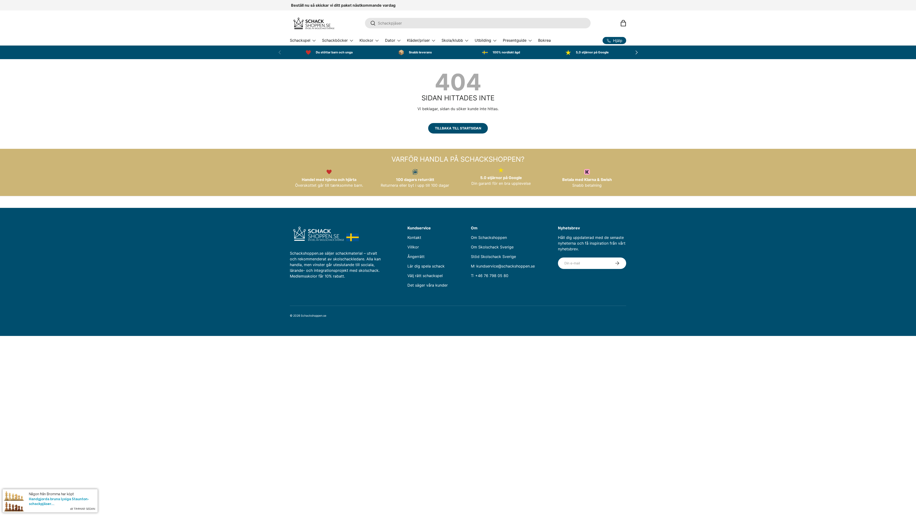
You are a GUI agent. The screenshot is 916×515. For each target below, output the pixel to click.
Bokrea (544, 40)
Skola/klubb (452, 40)
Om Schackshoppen (489, 237)
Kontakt (414, 237)
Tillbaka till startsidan (458, 128)
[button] (623, 23)
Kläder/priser (418, 40)
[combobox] (478, 23)
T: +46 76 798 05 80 (489, 275)
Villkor (413, 247)
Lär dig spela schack (426, 266)
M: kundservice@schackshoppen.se (503, 266)
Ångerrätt (416, 256)
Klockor (366, 40)
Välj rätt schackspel (425, 275)
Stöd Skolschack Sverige (493, 256)
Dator (390, 40)
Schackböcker (335, 40)
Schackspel (300, 40)
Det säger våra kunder (427, 285)
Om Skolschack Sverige (492, 247)
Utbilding (483, 40)
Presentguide (514, 40)
